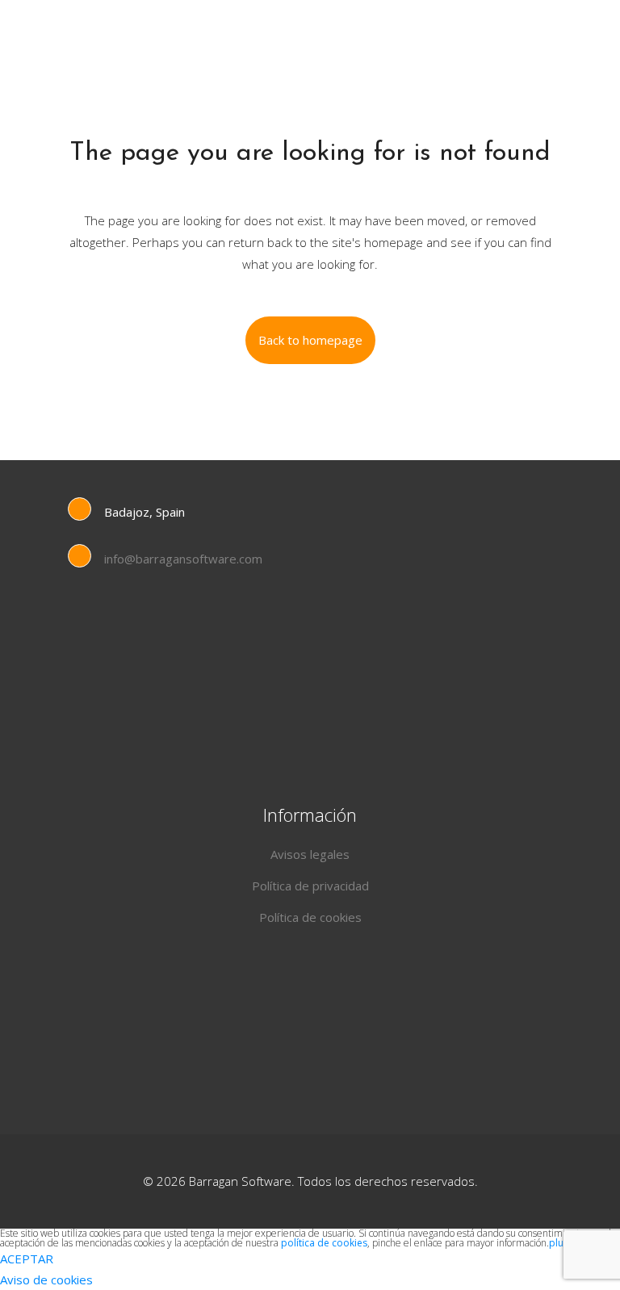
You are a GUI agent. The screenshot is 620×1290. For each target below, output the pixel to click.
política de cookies (324, 1243)
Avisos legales (310, 854)
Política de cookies (310, 917)
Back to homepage (310, 340)
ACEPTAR (26, 1258)
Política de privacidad (310, 885)
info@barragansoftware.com (183, 559)
